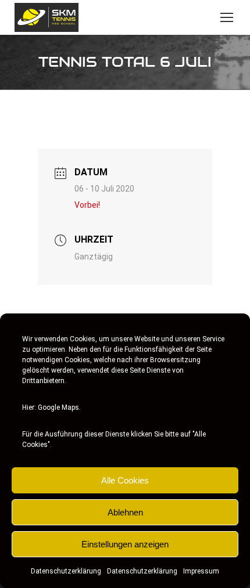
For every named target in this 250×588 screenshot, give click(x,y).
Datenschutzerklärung (66, 571)
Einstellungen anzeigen (125, 544)
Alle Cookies (125, 480)
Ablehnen (125, 512)
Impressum (201, 571)
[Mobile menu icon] (226, 17)
